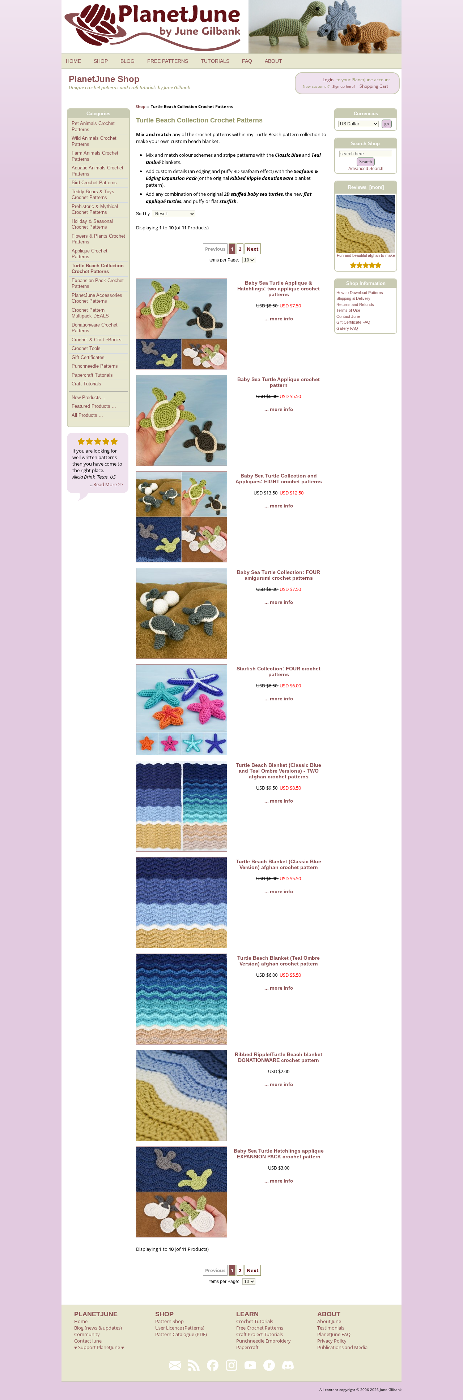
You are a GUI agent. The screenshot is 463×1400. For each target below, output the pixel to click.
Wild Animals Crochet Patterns (94, 141)
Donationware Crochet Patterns (95, 328)
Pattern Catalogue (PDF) (181, 1334)
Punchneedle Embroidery (263, 1341)
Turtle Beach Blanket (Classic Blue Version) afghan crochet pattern (278, 864)
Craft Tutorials (86, 383)
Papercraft (247, 1347)
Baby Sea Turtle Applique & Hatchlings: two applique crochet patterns (278, 288)
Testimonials (330, 1328)
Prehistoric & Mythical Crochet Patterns (95, 209)
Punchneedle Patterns (95, 366)
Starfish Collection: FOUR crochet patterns (278, 671)
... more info (278, 318)
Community (87, 1334)
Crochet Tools (86, 348)
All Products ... (87, 415)
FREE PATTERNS (167, 61)
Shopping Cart (374, 86)
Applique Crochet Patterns (89, 254)
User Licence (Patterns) (179, 1328)
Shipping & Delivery (353, 298)
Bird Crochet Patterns (94, 182)
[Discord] (288, 1365)
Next (253, 249)
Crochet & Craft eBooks (97, 339)
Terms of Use (348, 310)
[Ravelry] (269, 1365)
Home (81, 1321)
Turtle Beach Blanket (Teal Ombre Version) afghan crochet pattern (278, 961)
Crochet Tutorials (254, 1321)
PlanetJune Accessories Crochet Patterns (97, 298)
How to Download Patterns (359, 292)
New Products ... (89, 397)
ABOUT (273, 61)
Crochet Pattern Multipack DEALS (90, 313)
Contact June (348, 316)
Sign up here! (343, 86)
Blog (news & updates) (98, 1328)
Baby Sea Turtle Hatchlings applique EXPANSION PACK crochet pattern (279, 1153)
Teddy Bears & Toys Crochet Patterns (93, 194)
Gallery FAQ (347, 328)
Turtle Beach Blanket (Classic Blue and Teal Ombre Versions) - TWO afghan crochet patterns (278, 770)
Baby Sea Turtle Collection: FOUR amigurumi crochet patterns (278, 575)
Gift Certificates (88, 357)
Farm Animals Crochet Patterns (95, 156)
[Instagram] (231, 1365)
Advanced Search (365, 168)
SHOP (101, 61)
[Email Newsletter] (175, 1365)
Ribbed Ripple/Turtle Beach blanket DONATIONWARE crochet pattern (278, 1057)
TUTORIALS (215, 61)
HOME (73, 61)
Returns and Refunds (355, 304)
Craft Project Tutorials (259, 1334)
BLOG (127, 61)
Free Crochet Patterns (259, 1328)
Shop (140, 106)
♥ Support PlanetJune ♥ (99, 1347)
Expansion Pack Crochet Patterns (98, 283)
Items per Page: (224, 260)
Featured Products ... (94, 406)
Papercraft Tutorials (92, 375)
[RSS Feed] (194, 1365)
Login (328, 80)
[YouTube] (250, 1365)
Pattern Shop (169, 1321)
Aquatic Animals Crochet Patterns (97, 171)
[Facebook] (212, 1365)
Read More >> (108, 484)
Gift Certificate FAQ (353, 322)
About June (329, 1321)
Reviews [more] (366, 187)
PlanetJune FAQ (334, 1334)
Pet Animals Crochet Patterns (93, 126)
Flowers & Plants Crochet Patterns (98, 239)
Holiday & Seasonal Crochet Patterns (92, 224)
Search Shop (365, 143)
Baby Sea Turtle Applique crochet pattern (278, 382)
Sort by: (143, 213)
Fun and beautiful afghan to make (366, 255)
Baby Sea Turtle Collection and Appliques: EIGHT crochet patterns (278, 478)
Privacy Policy (332, 1341)
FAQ (247, 61)
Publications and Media (342, 1347)
